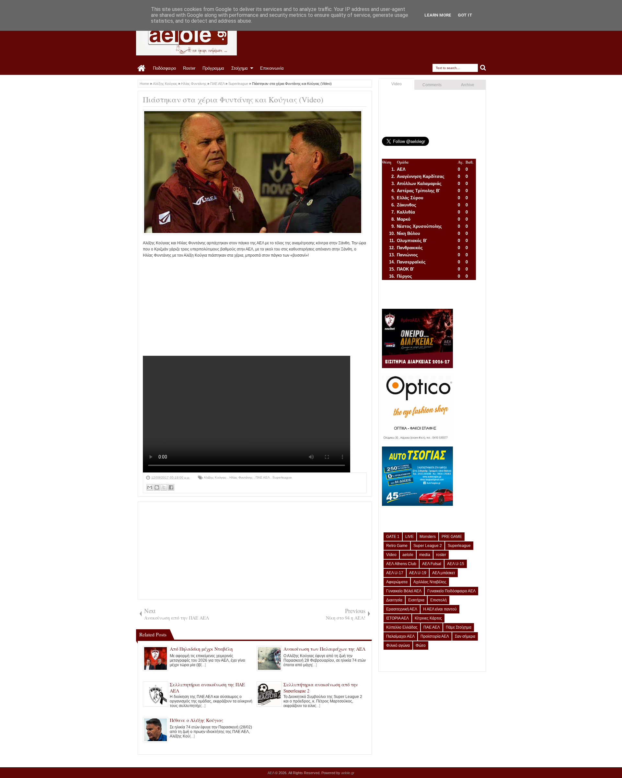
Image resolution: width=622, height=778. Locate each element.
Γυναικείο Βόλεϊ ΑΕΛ (403, 591)
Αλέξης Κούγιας (215, 477)
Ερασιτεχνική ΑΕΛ (401, 609)
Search (483, 68)
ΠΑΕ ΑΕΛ (263, 477)
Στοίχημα (239, 68)
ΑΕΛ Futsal (431, 564)
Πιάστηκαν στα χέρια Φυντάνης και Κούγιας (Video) (233, 99)
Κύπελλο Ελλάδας (402, 627)
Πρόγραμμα (213, 68)
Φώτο (421, 645)
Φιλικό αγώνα (398, 645)
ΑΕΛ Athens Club (401, 564)
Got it (465, 15)
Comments (432, 85)
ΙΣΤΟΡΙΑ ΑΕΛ (397, 618)
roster (441, 554)
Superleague (282, 477)
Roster (189, 68)
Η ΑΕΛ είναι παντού (440, 609)
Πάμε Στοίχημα (458, 627)
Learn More (437, 15)
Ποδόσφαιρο (164, 68)
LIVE (409, 536)
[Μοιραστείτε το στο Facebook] (171, 487)
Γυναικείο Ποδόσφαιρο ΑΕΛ (451, 591)
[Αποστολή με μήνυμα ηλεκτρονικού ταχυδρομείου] (149, 487)
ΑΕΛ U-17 (394, 573)
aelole (407, 554)
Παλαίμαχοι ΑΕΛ (400, 636)
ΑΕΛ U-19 (417, 573)
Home (141, 68)
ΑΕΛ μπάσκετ (443, 573)
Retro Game (397, 545)
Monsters (428, 536)
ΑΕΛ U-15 (455, 564)
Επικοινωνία (272, 68)
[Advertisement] (255, 304)
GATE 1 (392, 536)
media (424, 554)
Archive (467, 85)
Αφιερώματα (397, 582)
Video (396, 84)
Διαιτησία (394, 600)
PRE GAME (452, 536)
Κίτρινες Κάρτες (428, 618)
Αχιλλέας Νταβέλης (429, 582)
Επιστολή (438, 600)
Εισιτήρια (416, 600)
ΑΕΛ (271, 773)
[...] (203, 665)
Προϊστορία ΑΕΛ (434, 636)
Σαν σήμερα (465, 636)
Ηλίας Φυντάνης (241, 477)
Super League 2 (427, 545)
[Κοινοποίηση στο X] (164, 487)
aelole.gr (347, 773)
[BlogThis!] (157, 487)
